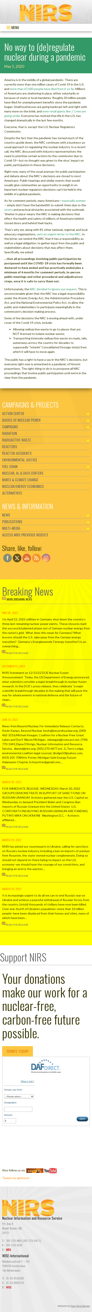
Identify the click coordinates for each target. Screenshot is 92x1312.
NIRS (8, 1249)
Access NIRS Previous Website (25, 534)
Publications (12, 521)
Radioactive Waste (16, 440)
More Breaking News (19, 599)
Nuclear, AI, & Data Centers (22, 473)
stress (8, 209)
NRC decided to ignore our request (53, 289)
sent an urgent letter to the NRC (59, 234)
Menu (14, 27)
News (6, 515)
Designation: (10, 1102)
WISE (9, 1287)
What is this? (27, 1081)
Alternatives (12, 493)
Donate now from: (13, 1089)
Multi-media (11, 528)
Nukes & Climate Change (20, 479)
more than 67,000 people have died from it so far (42, 89)
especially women (74, 200)
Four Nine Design (80, 1306)
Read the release (17, 653)
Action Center (13, 413)
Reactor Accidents (17, 453)
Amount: (8, 1115)
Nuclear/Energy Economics (23, 486)
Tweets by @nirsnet (15, 1178)
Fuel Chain (10, 466)
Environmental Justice (19, 459)
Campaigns (10, 426)
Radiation (9, 433)
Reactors (9, 446)
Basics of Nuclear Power (21, 420)
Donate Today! (17, 1051)
